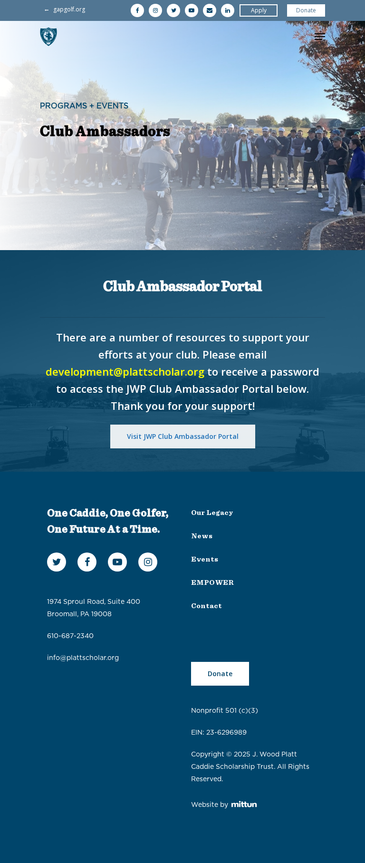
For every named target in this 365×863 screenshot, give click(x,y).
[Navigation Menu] (320, 36)
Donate (306, 10)
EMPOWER (212, 582)
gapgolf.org (69, 9)
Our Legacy (212, 512)
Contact (206, 606)
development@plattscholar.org (125, 371)
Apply (259, 10)
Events (204, 559)
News (201, 536)
